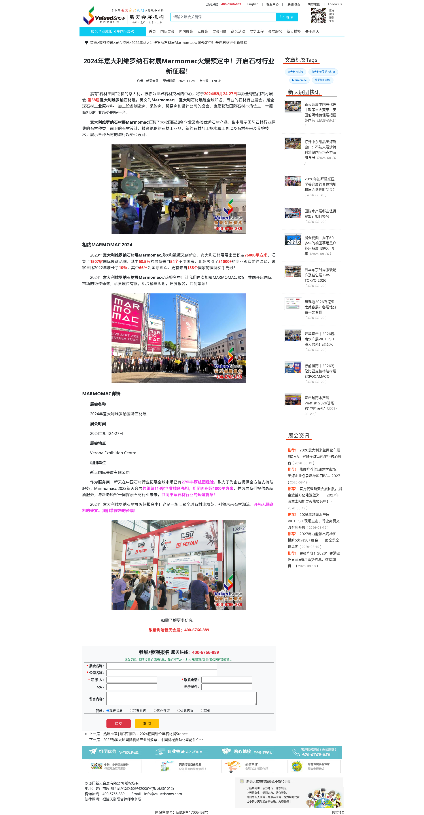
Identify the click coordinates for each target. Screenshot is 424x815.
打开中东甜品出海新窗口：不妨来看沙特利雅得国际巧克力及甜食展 (320, 152)
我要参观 (139, 710)
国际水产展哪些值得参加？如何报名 (320, 216)
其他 (207, 710)
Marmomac (299, 80)
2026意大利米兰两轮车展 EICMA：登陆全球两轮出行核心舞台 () (314, 456)
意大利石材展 (295, 72)
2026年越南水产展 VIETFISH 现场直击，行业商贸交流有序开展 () (314, 521)
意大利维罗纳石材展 (323, 72)
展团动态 (294, 4)
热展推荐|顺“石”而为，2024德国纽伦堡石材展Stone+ (145, 733)
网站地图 (338, 812)
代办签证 (163, 710)
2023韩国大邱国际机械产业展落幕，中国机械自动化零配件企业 (153, 739)
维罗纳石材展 (323, 80)
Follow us (335, 4)
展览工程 (257, 31)
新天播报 (294, 31)
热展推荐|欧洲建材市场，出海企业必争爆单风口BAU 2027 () (314, 475)
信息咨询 (186, 710)
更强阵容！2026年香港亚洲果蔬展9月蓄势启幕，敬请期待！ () (314, 559)
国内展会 (186, 31)
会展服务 (275, 31)
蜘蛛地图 (314, 4)
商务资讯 (106, 42)
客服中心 (272, 4)
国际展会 (167, 31)
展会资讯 (122, 42)
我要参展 (116, 710)
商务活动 (238, 31)
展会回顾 (219, 31)
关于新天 (312, 31)
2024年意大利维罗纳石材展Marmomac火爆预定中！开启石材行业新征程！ (191, 42)
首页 (152, 31)
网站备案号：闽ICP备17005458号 (181, 812)
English (252, 4)
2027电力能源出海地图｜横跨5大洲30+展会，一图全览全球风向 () (314, 540)
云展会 (202, 31)
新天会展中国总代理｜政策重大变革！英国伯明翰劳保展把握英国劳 (320, 115)
